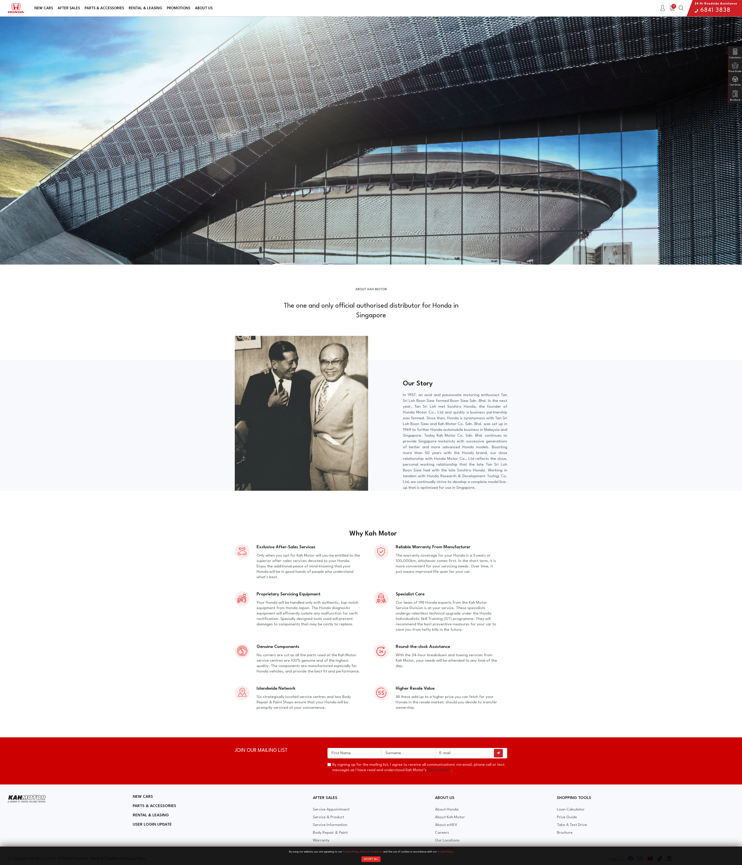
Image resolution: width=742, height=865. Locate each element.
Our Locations (447, 840)
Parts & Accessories (104, 8)
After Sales (69, 8)
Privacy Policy (439, 770)
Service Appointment (331, 810)
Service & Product (328, 817)
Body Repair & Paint (330, 833)
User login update (152, 825)
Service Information (330, 825)
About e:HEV (446, 825)
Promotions (178, 8)
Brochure (565, 833)
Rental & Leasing (145, 8)
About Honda (447, 810)
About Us (204, 8)
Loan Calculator (571, 810)
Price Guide (567, 817)
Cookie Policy (444, 852)
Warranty (321, 840)
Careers (442, 833)
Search (681, 8)
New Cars (43, 8)
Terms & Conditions (370, 852)
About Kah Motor (450, 817)
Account (662, 8)
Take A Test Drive (572, 825)
